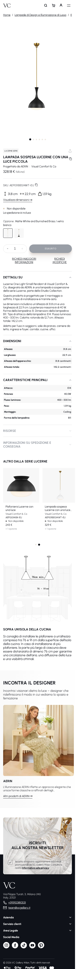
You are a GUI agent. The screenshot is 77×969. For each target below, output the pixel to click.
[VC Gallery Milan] (7, 6)
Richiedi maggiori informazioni (24, 260)
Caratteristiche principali (25, 380)
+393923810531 (17, 902)
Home (6, 15)
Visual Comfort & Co (43, 166)
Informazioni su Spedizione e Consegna (27, 444)
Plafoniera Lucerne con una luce (19, 508)
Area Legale (10, 930)
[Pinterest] (41, 947)
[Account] (61, 5)
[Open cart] (53, 6)
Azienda (8, 917)
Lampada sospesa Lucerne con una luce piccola (57, 508)
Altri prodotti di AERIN (16, 796)
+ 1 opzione (11, 528)
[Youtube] (32, 947)
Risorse (9, 431)
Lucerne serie (11, 151)
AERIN (24, 166)
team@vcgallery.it (19, 907)
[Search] (46, 5)
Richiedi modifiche (60, 260)
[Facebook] (15, 947)
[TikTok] (24, 947)
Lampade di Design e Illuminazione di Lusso (40, 15)
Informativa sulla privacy (35, 868)
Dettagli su (13, 277)
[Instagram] (6, 947)
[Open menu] (69, 5)
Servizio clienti (12, 924)
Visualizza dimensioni (16, 200)
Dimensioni (12, 341)
